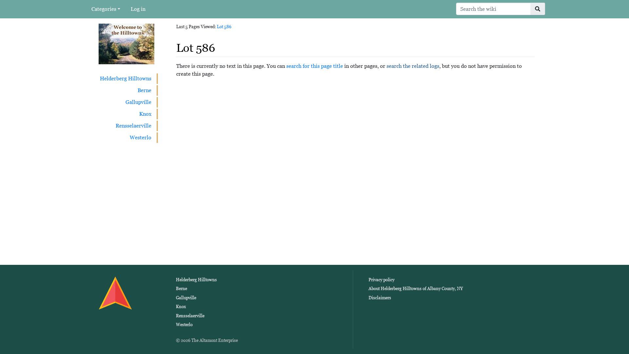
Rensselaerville (133, 126)
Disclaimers (380, 297)
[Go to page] (537, 9)
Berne (144, 90)
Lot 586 (224, 26)
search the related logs (413, 66)
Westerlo (140, 137)
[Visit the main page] (126, 43)
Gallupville (138, 102)
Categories (103, 9)
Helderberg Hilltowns (125, 78)
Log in (138, 9)
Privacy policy (381, 279)
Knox (145, 114)
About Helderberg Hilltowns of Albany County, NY (416, 288)
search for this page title (314, 66)
